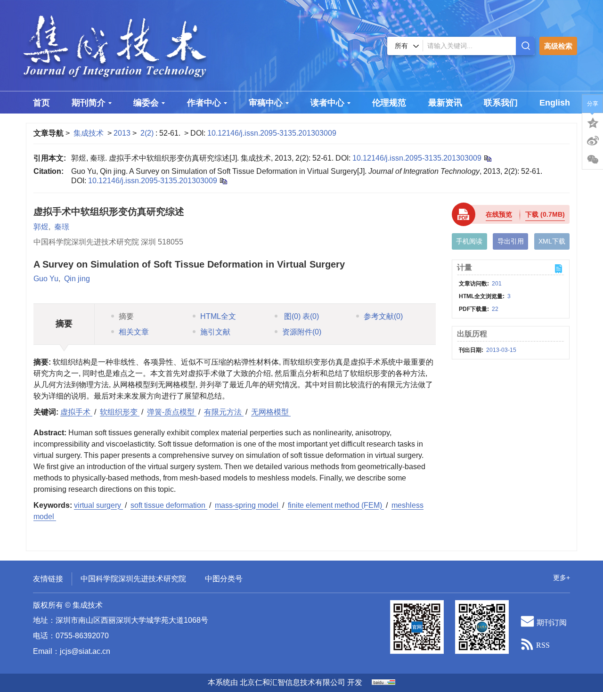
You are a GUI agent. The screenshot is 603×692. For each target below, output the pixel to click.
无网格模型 (271, 412)
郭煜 (41, 227)
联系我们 (501, 102)
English (554, 102)
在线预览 (499, 214)
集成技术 (88, 133)
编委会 (146, 102)
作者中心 (204, 102)
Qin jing (77, 279)
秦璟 (61, 227)
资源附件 (301, 332)
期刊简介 (89, 102)
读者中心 (327, 102)
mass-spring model (247, 505)
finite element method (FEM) (336, 505)
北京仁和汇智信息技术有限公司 (292, 682)
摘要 (126, 316)
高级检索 (558, 46)
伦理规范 (389, 102)
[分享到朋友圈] (592, 160)
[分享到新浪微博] (592, 141)
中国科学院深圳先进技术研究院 (133, 579)
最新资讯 (445, 102)
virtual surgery (98, 505)
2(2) (147, 133)
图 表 (300, 316)
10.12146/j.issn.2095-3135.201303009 (271, 133)
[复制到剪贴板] (487, 158)
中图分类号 (224, 579)
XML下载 (551, 241)
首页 (41, 102)
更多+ (561, 577)
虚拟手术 (76, 412)
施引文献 (215, 332)
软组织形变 (119, 412)
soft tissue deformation (168, 505)
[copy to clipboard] (223, 181)
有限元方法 (224, 412)
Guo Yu (45, 279)
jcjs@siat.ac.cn (85, 651)
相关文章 (134, 332)
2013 (122, 133)
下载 (545, 214)
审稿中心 (266, 102)
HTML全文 (218, 316)
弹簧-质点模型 (171, 412)
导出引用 (510, 241)
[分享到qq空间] (592, 122)
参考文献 (383, 316)
